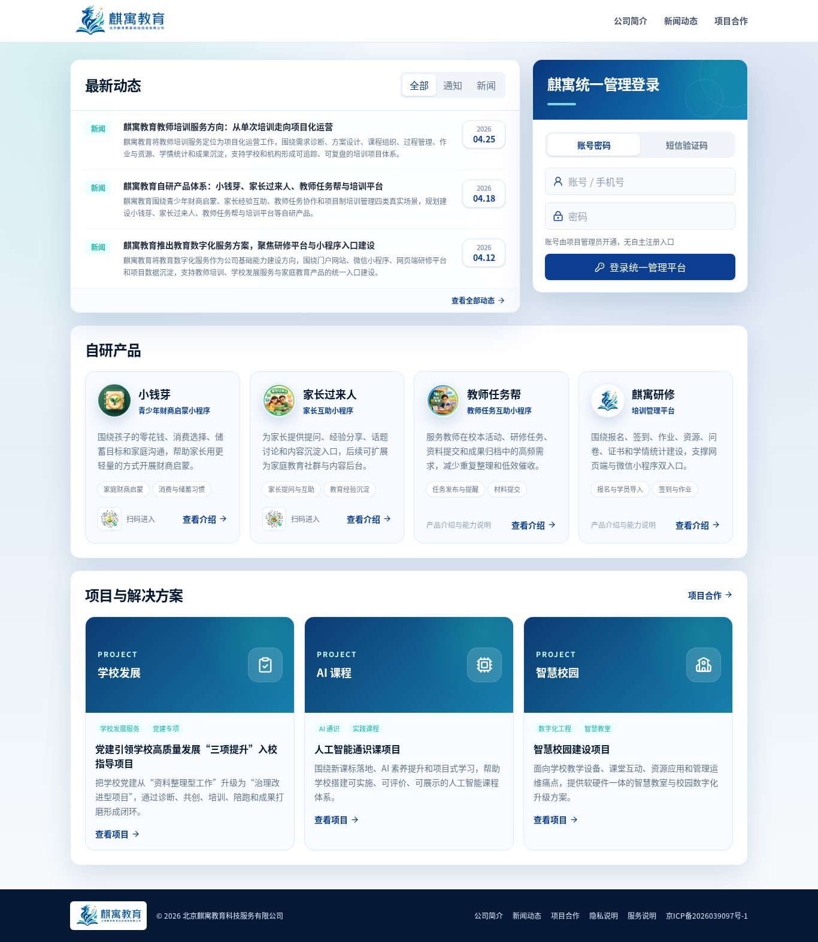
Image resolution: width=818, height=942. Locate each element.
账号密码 (594, 145)
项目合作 (731, 20)
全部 (419, 85)
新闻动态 (681, 20)
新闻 (486, 85)
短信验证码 (687, 145)
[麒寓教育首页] (119, 21)
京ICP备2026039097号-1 (707, 915)
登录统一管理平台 (648, 267)
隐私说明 (603, 915)
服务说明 (642, 915)
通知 (452, 85)
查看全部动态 (473, 300)
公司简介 (630, 20)
